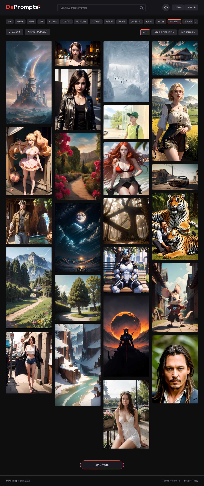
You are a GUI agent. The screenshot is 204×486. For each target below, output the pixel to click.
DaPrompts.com (16, 480)
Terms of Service (171, 480)
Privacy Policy (191, 480)
